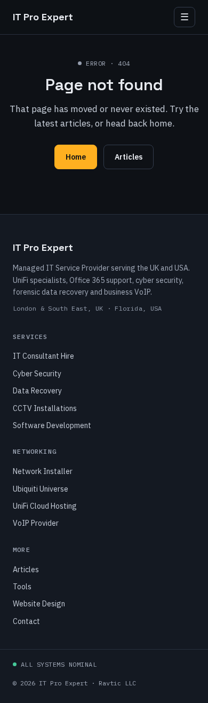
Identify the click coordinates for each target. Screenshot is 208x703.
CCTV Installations (45, 408)
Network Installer (43, 471)
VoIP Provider (36, 523)
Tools (22, 586)
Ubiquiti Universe (40, 489)
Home (76, 157)
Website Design (39, 604)
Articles (128, 157)
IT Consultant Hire (43, 356)
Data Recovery (37, 391)
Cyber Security (37, 373)
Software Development (52, 425)
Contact (26, 621)
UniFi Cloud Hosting (45, 506)
